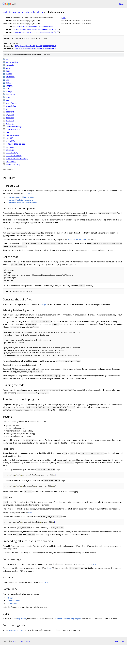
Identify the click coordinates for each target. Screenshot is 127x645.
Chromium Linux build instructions (20, 197)
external (29, 12)
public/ (8, 82)
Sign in (122, 4)
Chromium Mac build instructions (19, 200)
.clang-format (11, 103)
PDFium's (28, 193)
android (7, 12)
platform (18, 12)
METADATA (10, 141)
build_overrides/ (12, 62)
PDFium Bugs (11, 603)
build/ (8, 59)
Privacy (22, 641)
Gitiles (15, 641)
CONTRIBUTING (16, 630)
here (30, 512)
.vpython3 (10, 115)
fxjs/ (7, 79)
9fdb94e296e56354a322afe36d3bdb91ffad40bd (33, 26)
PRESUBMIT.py (12, 153)
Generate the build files (77, 239)
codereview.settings (14, 126)
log (63, 18)
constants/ (10, 65)
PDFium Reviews (13, 600)
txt (116, 641)
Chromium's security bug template (67, 618)
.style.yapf (10, 112)
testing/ (9, 91)
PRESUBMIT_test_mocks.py (17, 158)
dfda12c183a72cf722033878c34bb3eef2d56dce (33, 29)
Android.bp (10, 118)
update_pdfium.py (13, 164)
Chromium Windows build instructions (21, 202)
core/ (8, 68)
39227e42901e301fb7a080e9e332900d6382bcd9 (33, 32)
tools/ (8, 97)
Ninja (43, 304)
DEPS (8, 132)
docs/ (8, 71)
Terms (28, 641)
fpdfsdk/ (9, 74)
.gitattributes (11, 106)
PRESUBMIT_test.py (14, 156)
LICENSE (9, 138)
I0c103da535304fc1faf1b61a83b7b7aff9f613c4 (35, 48)
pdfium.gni (10, 150)
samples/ (9, 85)
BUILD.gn (10, 123)
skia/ (8, 88)
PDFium (9, 598)
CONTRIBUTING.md (14, 129)
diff (57, 29)
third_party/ (10, 94)
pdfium (40, 12)
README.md (11, 161)
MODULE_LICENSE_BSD (15, 144)
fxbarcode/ (10, 77)
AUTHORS (10, 120)
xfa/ (7, 100)
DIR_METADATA (12, 135)
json (123, 641)
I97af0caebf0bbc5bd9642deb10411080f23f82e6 (35, 46)
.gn (7, 109)
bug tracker (21, 618)
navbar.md (10, 147)
